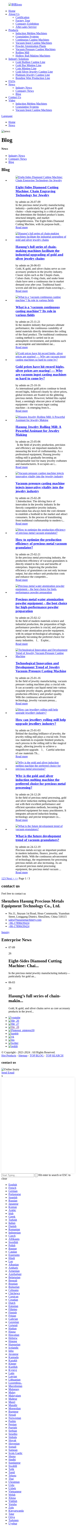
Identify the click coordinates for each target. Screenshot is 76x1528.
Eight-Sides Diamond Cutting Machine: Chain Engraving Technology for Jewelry (37, 191)
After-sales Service (26, 26)
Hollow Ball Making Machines (33, 55)
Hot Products (8, 1055)
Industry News (24, 87)
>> (16, 878)
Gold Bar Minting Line (28, 65)
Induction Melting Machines (31, 33)
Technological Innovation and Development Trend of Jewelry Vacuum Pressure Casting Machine (41, 667)
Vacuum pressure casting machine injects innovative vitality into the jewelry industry (40, 487)
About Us (13, 14)
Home (11, 10)
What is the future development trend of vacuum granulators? (38, 838)
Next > (10, 878)
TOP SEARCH (54, 1055)
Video (11, 100)
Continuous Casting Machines (32, 39)
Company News (25, 90)
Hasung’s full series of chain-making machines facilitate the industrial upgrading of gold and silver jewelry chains (39, 252)
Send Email (7, 1072)
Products (13, 30)
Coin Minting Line (26, 68)
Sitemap (22, 1055)
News (11, 84)
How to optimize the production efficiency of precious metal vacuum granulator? (41, 543)
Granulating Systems (27, 36)
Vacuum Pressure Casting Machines (35, 49)
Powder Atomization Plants (31, 46)
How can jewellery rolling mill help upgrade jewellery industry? (41, 721)
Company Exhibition (27, 23)
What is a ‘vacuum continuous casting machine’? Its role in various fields (38, 311)
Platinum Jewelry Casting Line (33, 74)
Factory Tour (23, 20)
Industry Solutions (18, 58)
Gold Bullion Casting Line (30, 62)
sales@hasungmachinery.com (24, 919)
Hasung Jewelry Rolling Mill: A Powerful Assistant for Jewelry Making (38, 431)
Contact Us (14, 97)
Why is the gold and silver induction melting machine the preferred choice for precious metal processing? (41, 781)
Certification (22, 17)
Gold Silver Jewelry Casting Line (34, 71)
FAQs (11, 81)
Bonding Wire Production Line (33, 78)
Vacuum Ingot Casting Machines (34, 42)
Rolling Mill (22, 52)
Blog (18, 94)
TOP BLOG (37, 1055)
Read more (22, 227)
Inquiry (5, 932)
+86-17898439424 (18, 923)
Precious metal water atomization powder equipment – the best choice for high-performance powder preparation (41, 605)
